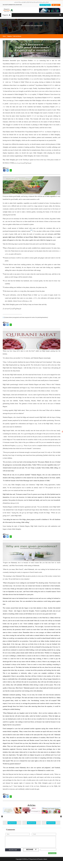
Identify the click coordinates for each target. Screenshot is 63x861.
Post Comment (52, 853)
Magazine (5, 15)
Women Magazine (45, 5)
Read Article (12, 823)
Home (4, 36)
